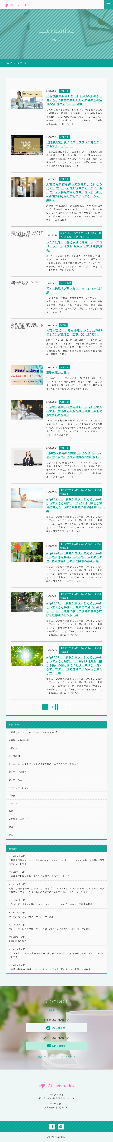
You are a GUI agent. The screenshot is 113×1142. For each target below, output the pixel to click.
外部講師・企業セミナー (21, 819)
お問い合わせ (59, 1045)
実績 (11, 827)
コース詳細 (14, 756)
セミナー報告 (15, 779)
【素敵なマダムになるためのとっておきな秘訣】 (33, 732)
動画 (11, 811)
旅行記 (12, 835)
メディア (13, 803)
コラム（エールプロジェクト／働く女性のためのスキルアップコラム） (45, 764)
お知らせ (13, 748)
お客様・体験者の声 (19, 740)
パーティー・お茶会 (19, 787)
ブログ (12, 795)
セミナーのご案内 (18, 771)
